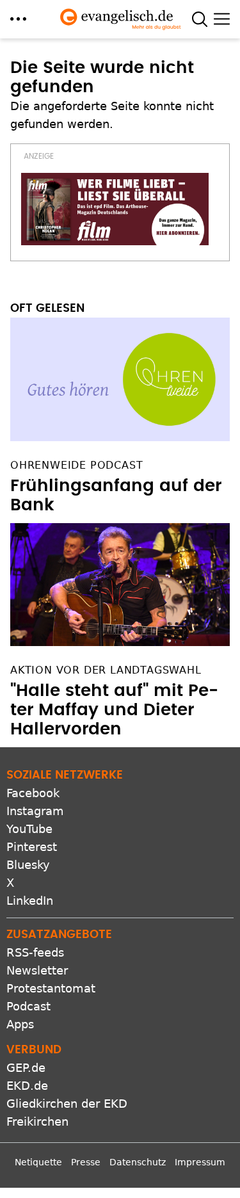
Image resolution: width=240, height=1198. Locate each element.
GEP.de (25, 1067)
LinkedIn (29, 900)
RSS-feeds (35, 952)
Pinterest (31, 847)
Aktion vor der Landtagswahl (106, 670)
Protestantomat (50, 988)
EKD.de (27, 1085)
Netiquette (38, 1162)
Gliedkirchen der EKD (66, 1103)
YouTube (29, 829)
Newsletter (37, 970)
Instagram (35, 811)
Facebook (33, 793)
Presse (85, 1162)
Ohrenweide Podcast (76, 465)
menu (18, 19)
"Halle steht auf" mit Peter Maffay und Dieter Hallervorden (114, 710)
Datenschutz (137, 1162)
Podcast (28, 1006)
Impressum (200, 1162)
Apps (20, 1024)
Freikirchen (37, 1121)
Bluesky (28, 864)
